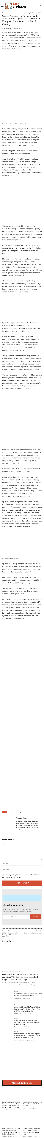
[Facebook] (11, 805)
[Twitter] (16, 805)
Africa (9, 812)
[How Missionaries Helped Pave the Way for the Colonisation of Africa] (7, 996)
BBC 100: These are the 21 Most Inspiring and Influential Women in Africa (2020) (11, 934)
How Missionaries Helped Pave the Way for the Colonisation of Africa (32, 1103)
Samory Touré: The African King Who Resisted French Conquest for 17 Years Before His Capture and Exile (27, 1036)
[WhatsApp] (26, 805)
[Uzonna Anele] (10, 823)
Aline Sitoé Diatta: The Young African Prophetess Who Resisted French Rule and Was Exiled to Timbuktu (27, 1009)
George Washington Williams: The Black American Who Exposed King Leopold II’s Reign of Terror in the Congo (20, 977)
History (4, 12)
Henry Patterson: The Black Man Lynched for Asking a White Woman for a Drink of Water (27, 1022)
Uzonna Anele (7, 28)
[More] (31, 805)
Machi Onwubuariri (19, 1040)
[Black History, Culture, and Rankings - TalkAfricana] (15, 6)
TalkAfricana (10, 971)
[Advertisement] (22, 74)
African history (17, 812)
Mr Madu (16, 1026)
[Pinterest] (21, 805)
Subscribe (36, 917)
